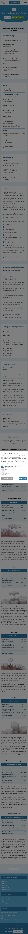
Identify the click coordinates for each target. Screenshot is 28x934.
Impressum (10, 463)
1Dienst (7, 467)
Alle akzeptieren (22, 478)
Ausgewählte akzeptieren (7, 478)
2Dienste (7, 471)
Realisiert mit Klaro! (23, 481)
